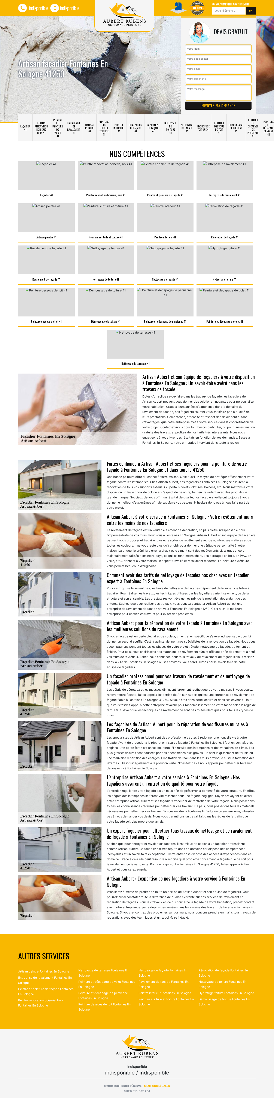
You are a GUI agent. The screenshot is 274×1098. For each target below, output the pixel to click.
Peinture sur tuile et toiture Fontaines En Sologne (166, 1001)
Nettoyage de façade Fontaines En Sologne (162, 972)
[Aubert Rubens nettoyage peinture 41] (137, 1046)
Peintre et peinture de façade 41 (57, 128)
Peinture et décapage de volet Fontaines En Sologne (106, 984)
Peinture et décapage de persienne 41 (253, 128)
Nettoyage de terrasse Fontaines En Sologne (103, 972)
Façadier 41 (25, 127)
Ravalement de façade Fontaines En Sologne (163, 984)
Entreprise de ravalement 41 (73, 127)
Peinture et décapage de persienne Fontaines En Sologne (103, 995)
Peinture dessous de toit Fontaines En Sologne (104, 1006)
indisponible (38, 8)
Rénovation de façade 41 (135, 128)
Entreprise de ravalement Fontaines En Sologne (45, 980)
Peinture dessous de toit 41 (219, 127)
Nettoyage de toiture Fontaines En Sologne (222, 984)
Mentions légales (157, 1086)
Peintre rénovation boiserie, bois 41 (41, 127)
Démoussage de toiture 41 (236, 128)
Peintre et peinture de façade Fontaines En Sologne (45, 991)
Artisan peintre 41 (89, 128)
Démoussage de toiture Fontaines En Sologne (224, 1001)
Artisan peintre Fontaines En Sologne (43, 971)
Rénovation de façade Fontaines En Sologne (223, 972)
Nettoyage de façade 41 (187, 128)
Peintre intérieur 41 (118, 128)
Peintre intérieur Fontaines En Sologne (164, 993)
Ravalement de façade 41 (153, 128)
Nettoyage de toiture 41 (170, 127)
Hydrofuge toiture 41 (203, 127)
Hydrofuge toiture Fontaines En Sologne (226, 993)
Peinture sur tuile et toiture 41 (104, 128)
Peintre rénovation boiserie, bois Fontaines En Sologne (40, 1002)
